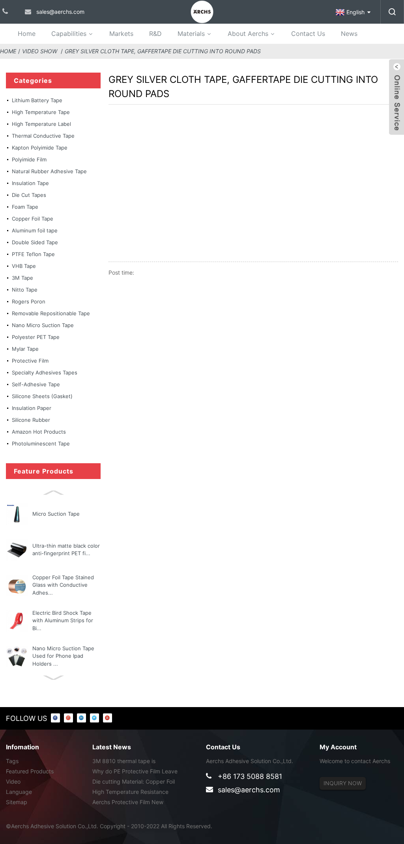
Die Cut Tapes (29, 195)
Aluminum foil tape (35, 230)
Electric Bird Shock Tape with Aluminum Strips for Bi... (62, 620)
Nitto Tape (24, 289)
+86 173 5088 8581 (250, 776)
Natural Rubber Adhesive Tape (49, 171)
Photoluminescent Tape (41, 443)
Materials (191, 33)
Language (19, 791)
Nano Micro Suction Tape (43, 325)
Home (27, 33)
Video (13, 781)
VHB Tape (24, 266)
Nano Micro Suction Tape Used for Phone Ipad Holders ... (63, 656)
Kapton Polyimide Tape (39, 147)
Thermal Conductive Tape (43, 136)
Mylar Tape (25, 349)
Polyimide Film (29, 159)
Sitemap (16, 802)
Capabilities (68, 33)
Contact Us (308, 33)
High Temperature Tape (41, 112)
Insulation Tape (30, 183)
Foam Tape (25, 207)
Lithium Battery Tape (37, 100)
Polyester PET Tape (36, 337)
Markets (121, 33)
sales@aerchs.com (249, 790)
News (349, 33)
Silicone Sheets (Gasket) (42, 396)
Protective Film (30, 360)
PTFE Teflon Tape (33, 254)
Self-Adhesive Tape (36, 384)
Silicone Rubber (31, 420)
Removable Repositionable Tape (51, 313)
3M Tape (22, 278)
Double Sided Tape (35, 242)
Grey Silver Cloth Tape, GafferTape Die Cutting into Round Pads (163, 51)
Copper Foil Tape (32, 218)
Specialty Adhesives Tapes (44, 372)
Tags (12, 761)
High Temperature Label (41, 124)
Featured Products (30, 771)
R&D (155, 33)
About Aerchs (248, 33)
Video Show (39, 51)
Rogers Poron (28, 301)
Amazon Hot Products (39, 432)
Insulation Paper (31, 408)
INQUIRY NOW (343, 783)
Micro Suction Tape (56, 514)
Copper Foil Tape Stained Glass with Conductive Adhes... (63, 585)
